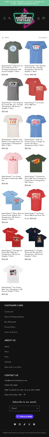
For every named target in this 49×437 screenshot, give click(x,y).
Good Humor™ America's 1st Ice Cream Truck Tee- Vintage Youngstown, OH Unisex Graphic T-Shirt (12, 68)
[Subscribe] (37, 408)
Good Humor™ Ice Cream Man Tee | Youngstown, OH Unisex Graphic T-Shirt (12, 289)
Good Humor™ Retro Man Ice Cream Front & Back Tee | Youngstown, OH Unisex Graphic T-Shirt (13, 216)
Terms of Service (11, 332)
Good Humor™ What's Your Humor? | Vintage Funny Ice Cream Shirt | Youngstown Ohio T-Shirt (12, 142)
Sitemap (8, 362)
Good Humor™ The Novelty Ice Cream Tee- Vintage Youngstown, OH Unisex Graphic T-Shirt (35, 68)
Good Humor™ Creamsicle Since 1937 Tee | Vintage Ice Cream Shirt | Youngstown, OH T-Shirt (35, 179)
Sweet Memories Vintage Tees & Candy (20, 432)
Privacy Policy (10, 327)
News (7, 352)
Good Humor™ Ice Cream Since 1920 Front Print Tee (35, 214)
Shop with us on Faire (13, 367)
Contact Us (9, 312)
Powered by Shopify (40, 432)
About (7, 347)
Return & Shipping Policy (14, 317)
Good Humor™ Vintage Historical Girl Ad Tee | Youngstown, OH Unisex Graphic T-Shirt (34, 253)
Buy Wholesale (10, 322)
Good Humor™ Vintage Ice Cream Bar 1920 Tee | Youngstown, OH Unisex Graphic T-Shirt (12, 253)
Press (7, 357)
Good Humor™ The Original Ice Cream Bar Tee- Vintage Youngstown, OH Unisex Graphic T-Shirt (12, 105)
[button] (4, 18)
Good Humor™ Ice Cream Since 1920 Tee (34, 103)
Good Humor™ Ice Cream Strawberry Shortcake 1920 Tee (12, 178)
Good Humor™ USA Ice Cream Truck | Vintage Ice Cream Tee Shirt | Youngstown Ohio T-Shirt (35, 142)
